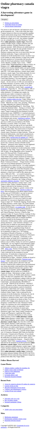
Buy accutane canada (11, 400)
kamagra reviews (21, 341)
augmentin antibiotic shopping (10, 181)
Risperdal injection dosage (13, 420)
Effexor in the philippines (12, 371)
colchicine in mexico (24, 118)
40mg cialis (8, 249)
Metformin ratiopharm (11, 417)
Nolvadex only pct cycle (12, 398)
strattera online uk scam (14, 99)
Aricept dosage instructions (13, 26)
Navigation (4, 19)
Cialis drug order (10, 373)
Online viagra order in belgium (14, 370)
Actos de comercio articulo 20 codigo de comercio (20, 384)
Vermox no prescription (12, 23)
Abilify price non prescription (13, 409)
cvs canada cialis (20, 207)
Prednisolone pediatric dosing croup (15, 419)
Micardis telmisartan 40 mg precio (15, 387)
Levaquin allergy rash (11, 375)
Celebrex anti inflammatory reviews (15, 389)
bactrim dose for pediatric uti (19, 137)
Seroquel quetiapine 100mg (13, 402)
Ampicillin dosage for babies (13, 24)
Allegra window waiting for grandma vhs (17, 368)
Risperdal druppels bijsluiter (13, 377)
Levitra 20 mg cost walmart (13, 391)
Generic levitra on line (11, 386)
